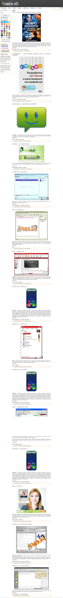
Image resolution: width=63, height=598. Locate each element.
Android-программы (16, 103)
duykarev (15, 483)
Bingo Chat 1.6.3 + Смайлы (26, 524)
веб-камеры (16, 167)
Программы (3, 8)
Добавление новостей (5, 50)
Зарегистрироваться (4, 17)
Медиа (14, 8)
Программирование (16, 53)
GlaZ (15, 595)
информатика (20, 99)
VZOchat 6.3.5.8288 (24, 143)
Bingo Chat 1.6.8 (23, 171)
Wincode (15, 248)
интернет (22, 49)
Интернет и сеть (15, 143)
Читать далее (14, 47)
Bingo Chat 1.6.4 (23, 448)
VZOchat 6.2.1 (20, 486)
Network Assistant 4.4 (24, 565)
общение (20, 139)
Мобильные (33, 8)
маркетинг (26, 49)
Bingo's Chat (27, 205)
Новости (40, 8)
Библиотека (26, 8)
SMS (23, 139)
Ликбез (13, 12)
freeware (25, 167)
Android (17, 139)
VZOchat (20, 167)
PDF (17, 49)
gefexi (15, 50)
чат (19, 49)
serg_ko (15, 206)
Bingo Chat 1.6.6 (23, 369)
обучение (24, 99)
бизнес (15, 49)
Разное (13, 209)
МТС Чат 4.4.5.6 (23, 323)
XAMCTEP (15, 521)
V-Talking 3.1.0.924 (20, 251)
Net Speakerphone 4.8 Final (22, 406)
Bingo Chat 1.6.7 (23, 286)
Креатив (19, 8)
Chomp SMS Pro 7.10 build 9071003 (29, 103)
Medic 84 (15, 283)
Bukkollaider (16, 366)
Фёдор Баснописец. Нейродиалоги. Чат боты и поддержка (29, 12)
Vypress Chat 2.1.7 (20, 209)
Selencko (15, 445)
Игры (9, 8)
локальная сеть (16, 205)
